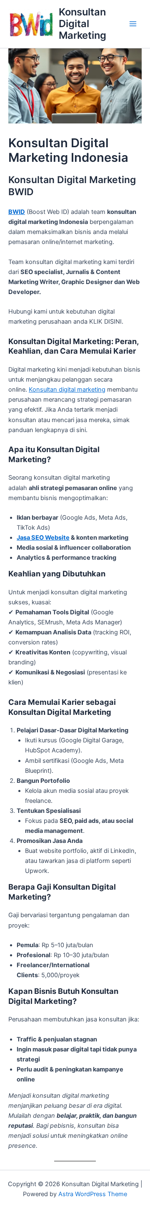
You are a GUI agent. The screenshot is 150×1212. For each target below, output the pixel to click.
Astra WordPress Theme (92, 1194)
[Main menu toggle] (133, 24)
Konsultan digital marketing (67, 389)
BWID (16, 212)
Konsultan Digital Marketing (82, 24)
